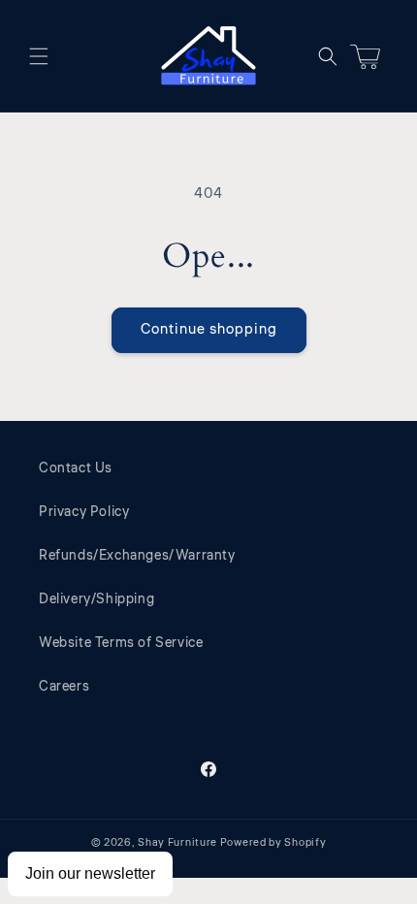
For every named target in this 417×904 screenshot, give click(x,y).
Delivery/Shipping (96, 599)
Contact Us (75, 468)
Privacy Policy (84, 512)
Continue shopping (209, 329)
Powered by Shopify (273, 842)
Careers (64, 686)
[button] (38, 56)
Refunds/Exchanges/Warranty (137, 555)
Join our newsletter (90, 873)
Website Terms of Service (121, 643)
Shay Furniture (177, 842)
